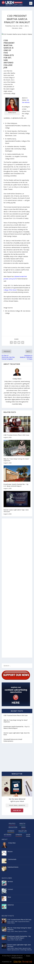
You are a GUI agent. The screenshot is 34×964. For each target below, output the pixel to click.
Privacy (28, 956)
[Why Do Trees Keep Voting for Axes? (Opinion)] (17, 448)
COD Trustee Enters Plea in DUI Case (16, 435)
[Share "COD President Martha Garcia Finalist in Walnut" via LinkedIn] (15, 342)
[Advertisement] (22, 67)
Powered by (7, 962)
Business (10, 831)
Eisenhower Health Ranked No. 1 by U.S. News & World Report (16, 485)
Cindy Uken (15, 26)
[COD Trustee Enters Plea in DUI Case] (17, 424)
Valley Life (22, 831)
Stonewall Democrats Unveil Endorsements (13, 740)
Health (22, 824)
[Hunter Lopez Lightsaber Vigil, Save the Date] (17, 499)
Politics (12, 824)
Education (15, 28)
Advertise (11, 905)
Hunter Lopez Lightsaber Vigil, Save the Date (16, 510)
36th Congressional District (22, 921)
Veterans (7, 835)
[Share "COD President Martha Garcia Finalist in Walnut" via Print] (23, 342)
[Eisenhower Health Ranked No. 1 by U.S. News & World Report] (17, 473)
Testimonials (12, 859)
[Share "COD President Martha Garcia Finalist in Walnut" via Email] (19, 342)
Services (10, 881)
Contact (10, 889)
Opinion (18, 835)
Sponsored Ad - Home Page (19, 950)
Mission (10, 851)
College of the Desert (10, 290)
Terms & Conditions (17, 957)
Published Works (13, 867)
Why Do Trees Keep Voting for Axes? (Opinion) (16, 459)
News (20, 28)
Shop (28, 835)
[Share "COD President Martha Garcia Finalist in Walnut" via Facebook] (11, 342)
